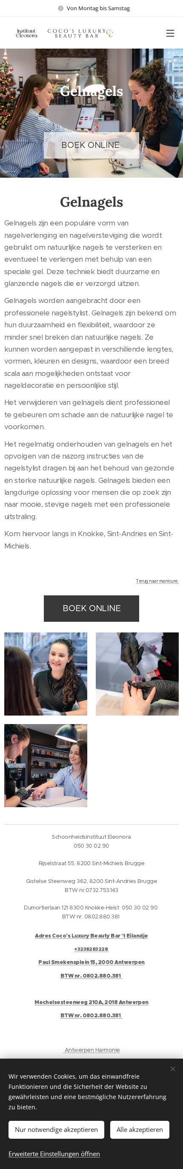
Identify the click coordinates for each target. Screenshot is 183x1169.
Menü (170, 32)
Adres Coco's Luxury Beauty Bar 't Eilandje (91, 935)
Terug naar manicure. (157, 581)
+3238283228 (91, 949)
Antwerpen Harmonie (91, 1050)
